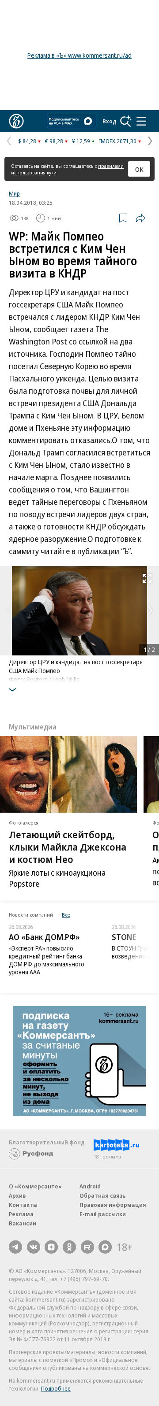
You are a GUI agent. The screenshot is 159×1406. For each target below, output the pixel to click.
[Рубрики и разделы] (141, 121)
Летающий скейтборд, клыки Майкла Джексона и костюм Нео (67, 847)
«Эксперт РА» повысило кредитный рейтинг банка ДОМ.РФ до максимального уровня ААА (46, 960)
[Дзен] (51, 1247)
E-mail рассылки (103, 1214)
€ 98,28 (54, 141)
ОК (139, 169)
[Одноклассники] (69, 1247)
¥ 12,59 (81, 141)
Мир (14, 193)
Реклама (21, 1214)
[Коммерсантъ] (16, 121)
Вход (109, 121)
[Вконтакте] (33, 1247)
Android (90, 1186)
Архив (17, 1195)
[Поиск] (125, 121)
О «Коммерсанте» (35, 1186)
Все (66, 914)
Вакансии (22, 1223)
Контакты (23, 1205)
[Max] (105, 1247)
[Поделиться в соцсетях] (140, 218)
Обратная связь (102, 1195)
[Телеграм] (15, 1247)
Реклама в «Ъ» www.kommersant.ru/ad (79, 55)
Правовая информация (113, 1205)
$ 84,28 (27, 141)
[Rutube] (87, 1247)
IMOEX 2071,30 (117, 141)
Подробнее (56, 1388)
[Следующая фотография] (150, 610)
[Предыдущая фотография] (9, 610)
